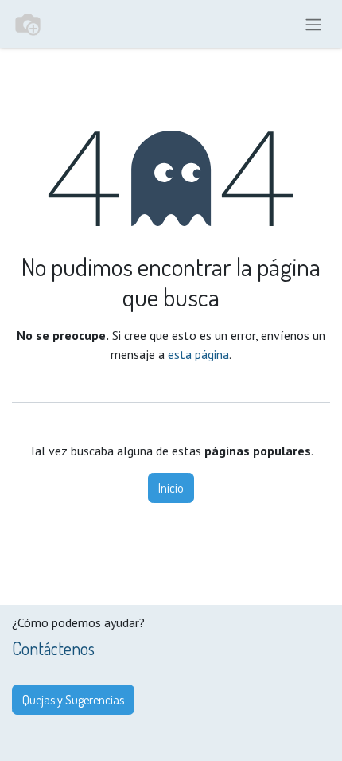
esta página (198, 354)
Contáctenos (53, 648)
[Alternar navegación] (313, 23)
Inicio (171, 488)
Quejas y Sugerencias (73, 700)
